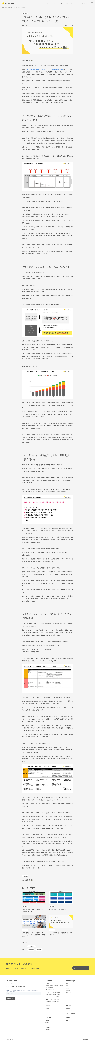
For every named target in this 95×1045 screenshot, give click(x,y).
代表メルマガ (68, 990)
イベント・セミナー (70, 985)
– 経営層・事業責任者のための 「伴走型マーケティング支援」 (54, 986)
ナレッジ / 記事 (9, 7)
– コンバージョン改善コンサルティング (53, 999)
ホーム (43, 3)
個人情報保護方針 (86, 1039)
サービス (49, 3)
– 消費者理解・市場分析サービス (52, 1001)
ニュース (77, 3)
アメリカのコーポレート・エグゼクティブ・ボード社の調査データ (44, 69)
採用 (72, 3)
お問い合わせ (84, 3)
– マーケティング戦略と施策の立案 (52, 992)
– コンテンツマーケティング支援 (52, 997)
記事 (67, 983)
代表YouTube (69, 992)
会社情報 (68, 3)
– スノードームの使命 (70, 1013)
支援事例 (55, 3)
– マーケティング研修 (49, 989)
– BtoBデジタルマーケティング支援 (52, 994)
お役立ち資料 (68, 988)
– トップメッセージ (70, 1011)
